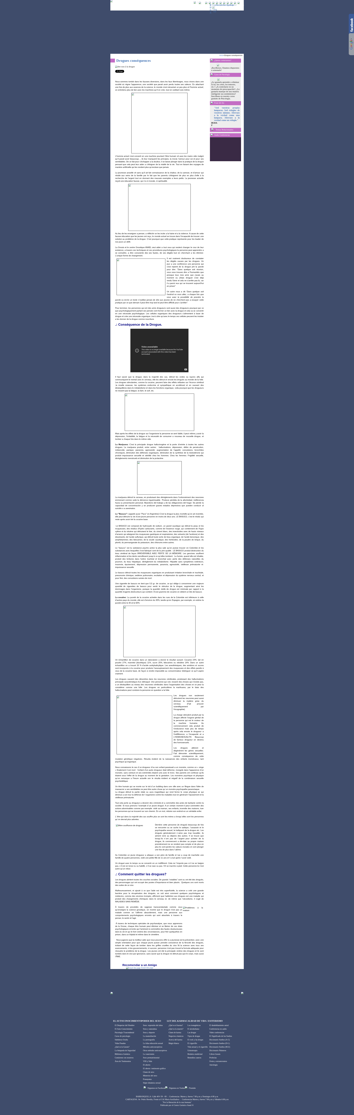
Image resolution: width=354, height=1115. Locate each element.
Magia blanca (174, 1043)
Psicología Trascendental (124, 1033)
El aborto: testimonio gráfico (154, 1068)
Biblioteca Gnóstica (122, 1054)
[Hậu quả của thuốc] (214, 12)
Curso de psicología (122, 1036)
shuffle (227, 153)
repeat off (227, 158)
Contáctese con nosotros (124, 1058)
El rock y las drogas (195, 1040)
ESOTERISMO (225, 8)
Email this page (147, 968)
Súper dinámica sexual (152, 1083)
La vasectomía (148, 1054)
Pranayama (147, 1079)
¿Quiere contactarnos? (222, 60)
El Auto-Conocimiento (123, 1029)
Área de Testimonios (123, 1061)
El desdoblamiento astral (219, 1025)
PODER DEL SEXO (173, 8)
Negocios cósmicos (176, 1036)
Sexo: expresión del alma (153, 1025)
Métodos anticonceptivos (152, 1047)
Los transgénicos (194, 1025)
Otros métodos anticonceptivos (155, 1050)
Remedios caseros (194, 1058)
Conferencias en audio (218, 1029)
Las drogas (192, 1033)
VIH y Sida (147, 1061)
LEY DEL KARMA (191, 8)
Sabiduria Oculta (121, 1040)
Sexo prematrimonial (151, 1058)
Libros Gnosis (214, 1054)
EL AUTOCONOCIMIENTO (152, 8)
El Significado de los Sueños (220, 1036)
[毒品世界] (210, 13)
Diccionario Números (217, 1050)
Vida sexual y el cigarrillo (198, 1047)
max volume (237, 140)
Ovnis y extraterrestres (218, 1061)
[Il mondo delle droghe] (223, 5)
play (223, 146)
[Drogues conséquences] (219, 5)
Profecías (213, 1058)
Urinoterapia (192, 1050)
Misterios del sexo (150, 1076)
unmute (214, 140)
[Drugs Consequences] (215, 5)
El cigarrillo (192, 1043)
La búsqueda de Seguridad (125, 1050)
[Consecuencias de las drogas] (233, 5)
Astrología (213, 1065)
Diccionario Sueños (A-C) (219, 1040)
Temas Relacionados (224, 130)
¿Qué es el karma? (176, 1025)
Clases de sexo (148, 1072)
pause (230, 146)
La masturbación (149, 1036)
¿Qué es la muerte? (176, 1029)
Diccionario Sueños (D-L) (219, 1043)
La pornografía (149, 1040)
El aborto (146, 1065)
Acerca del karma (175, 1040)
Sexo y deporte (149, 1033)
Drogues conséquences (233, 55)
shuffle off (227, 156)
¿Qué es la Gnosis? (122, 1047)
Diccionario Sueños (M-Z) (219, 1047)
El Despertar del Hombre (124, 1025)
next (237, 146)
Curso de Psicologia (222, 75)
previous (216, 146)
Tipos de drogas (194, 1036)
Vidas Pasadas (120, 1043)
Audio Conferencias (222, 135)
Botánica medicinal (195, 1054)
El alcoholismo (193, 1029)
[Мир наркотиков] (230, 5)
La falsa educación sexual (153, 1043)
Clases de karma (175, 1033)
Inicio (221, 55)
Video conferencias (216, 1033)
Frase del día (219, 103)
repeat (223, 156)
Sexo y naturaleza (150, 1029)
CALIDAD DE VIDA (209, 8)
